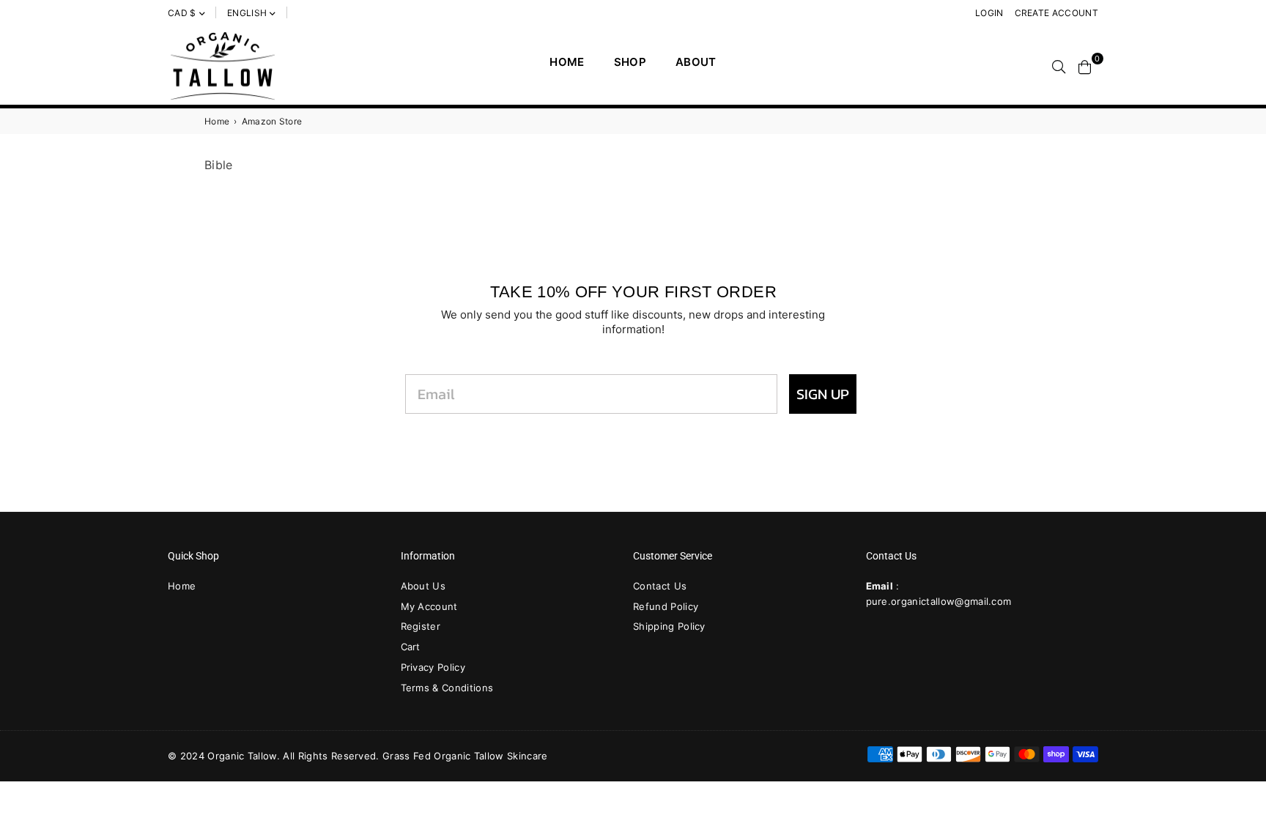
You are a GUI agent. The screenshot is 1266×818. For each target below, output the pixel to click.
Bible (218, 164)
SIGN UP (822, 394)
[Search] (1058, 66)
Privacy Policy (433, 667)
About (696, 62)
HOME (566, 62)
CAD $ (182, 12)
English (247, 12)
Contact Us (659, 586)
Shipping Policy (669, 626)
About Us (423, 586)
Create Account (1056, 12)
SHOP (630, 62)
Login (989, 12)
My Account (429, 606)
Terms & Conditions (447, 688)
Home (216, 121)
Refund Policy (665, 606)
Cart (411, 646)
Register (421, 626)
